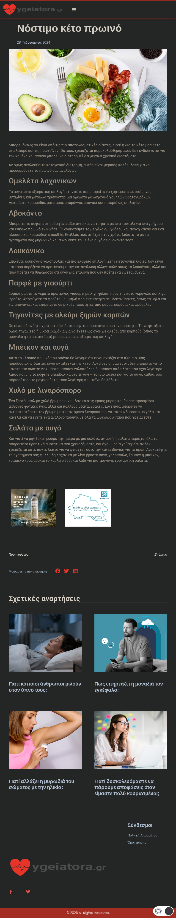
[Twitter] (28, 892)
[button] (74, 9)
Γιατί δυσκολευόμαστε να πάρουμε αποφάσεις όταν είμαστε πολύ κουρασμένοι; (127, 787)
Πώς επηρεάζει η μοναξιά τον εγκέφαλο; (128, 686)
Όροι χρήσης (137, 842)
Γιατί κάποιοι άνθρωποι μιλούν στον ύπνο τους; (45, 686)
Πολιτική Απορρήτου (142, 835)
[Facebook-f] (11, 892)
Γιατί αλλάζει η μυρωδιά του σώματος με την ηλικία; (41, 784)
